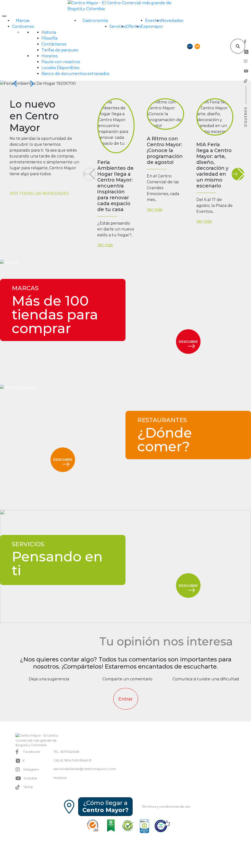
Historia (48, 32)
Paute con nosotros (60, 61)
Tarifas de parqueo (59, 50)
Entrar (125, 699)
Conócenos (23, 26)
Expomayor (152, 26)
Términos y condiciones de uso (166, 806)
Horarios (49, 56)
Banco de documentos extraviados (75, 73)
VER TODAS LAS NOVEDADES (39, 193)
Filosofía (49, 38)
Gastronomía (95, 20)
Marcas (22, 20)
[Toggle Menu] (4, 16)
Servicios (117, 26)
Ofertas (133, 26)
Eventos (153, 20)
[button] (30, 83)
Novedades (172, 20)
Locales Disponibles (60, 67)
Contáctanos (53, 44)
